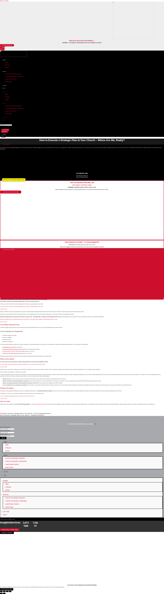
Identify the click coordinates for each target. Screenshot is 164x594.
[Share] (7, 591)
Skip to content (4, 1)
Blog (6, 62)
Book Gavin (8, 81)
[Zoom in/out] (1, 591)
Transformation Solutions (40, 404)
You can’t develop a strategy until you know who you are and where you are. (17, 396)
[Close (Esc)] (10, 591)
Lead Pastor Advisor (11, 79)
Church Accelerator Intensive (13, 74)
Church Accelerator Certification (14, 76)
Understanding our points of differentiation (12, 351)
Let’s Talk (4, 85)
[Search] (1, 127)
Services (4, 71)
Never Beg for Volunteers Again (82, 185)
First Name (5, 427)
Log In (4, 88)
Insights (4, 59)
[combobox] (6, 125)
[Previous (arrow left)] (1, 593)
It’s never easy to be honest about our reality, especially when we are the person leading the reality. (22, 364)
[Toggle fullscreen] (4, 591)
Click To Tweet (3, 309)
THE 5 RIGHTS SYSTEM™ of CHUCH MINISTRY (82, 242)
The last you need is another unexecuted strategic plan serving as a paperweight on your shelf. (21, 306)
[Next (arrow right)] (4, 593)
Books (7, 67)
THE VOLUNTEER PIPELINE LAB (82, 182)
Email (3, 434)
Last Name (5, 430)
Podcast (7, 65)
